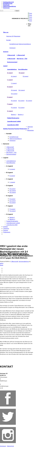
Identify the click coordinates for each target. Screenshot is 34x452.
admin (1, 263)
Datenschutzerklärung (9, 6)
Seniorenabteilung (24, 261)
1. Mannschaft (14, 261)
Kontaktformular (7, 3)
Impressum (6, 7)
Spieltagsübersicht (8, 2)
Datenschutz (10, 446)
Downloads (6, 5)
